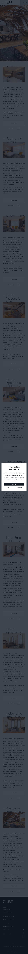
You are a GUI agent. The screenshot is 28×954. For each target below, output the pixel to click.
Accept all (14, 484)
